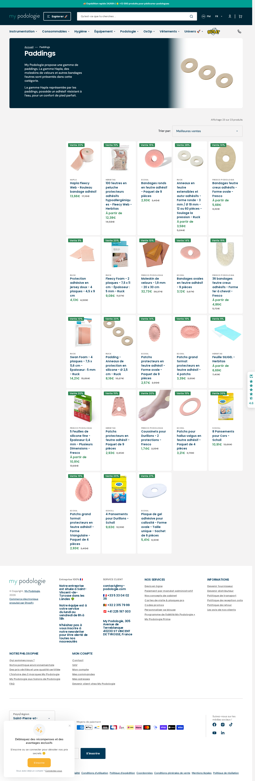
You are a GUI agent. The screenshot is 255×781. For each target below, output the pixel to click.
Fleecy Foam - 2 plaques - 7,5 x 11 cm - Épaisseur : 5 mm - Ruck (118, 285)
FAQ (12, 684)
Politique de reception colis (225, 600)
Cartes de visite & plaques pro (164, 600)
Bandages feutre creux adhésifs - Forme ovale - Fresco (225, 189)
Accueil (29, 47)
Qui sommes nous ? (22, 660)
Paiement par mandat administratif (169, 591)
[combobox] (137, 16)
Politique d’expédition (122, 773)
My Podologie (32, 591)
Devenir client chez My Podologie (93, 684)
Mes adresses (81, 679)
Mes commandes (83, 674)
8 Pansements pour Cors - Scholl (223, 435)
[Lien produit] (83, 275)
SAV (74, 665)
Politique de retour (219, 605)
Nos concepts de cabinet (161, 595)
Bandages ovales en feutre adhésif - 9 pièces (190, 283)
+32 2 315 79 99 (118, 605)
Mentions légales (202, 773)
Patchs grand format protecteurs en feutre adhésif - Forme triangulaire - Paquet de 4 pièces (82, 529)
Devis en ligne (154, 586)
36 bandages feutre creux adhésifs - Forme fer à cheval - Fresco (225, 287)
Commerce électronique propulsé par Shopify (23, 600)
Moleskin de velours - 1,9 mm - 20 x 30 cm (153, 283)
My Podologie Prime (157, 619)
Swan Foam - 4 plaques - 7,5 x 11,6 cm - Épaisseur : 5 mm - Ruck (83, 365)
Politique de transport (221, 595)
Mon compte (80, 669)
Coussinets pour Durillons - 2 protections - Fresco (153, 437)
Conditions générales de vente (172, 773)
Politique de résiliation (226, 773)
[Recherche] (192, 16)
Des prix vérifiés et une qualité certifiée (34, 669)
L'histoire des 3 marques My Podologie (34, 674)
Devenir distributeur (220, 591)
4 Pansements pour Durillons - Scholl (117, 518)
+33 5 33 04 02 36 (116, 597)
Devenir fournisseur (220, 586)
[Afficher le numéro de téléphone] (239, 31)
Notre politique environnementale (31, 665)
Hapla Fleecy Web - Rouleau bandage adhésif (83, 187)
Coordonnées (144, 773)
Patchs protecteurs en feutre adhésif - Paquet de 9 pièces (117, 439)
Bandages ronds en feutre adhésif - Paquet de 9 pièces (154, 189)
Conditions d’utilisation (94, 773)
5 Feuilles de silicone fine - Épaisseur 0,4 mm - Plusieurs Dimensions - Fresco (81, 442)
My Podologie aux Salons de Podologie (34, 679)
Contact (77, 660)
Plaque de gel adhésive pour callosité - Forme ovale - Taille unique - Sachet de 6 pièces (154, 524)
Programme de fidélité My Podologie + (170, 614)
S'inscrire (93, 753)
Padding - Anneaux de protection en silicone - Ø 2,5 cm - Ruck (117, 365)
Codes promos (154, 605)
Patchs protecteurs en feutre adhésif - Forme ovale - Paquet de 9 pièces (153, 367)
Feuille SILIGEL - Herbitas (223, 359)
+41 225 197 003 (118, 611)
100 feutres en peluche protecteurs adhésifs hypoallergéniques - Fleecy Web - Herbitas (119, 196)
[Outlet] (213, 31)
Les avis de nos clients (221, 610)
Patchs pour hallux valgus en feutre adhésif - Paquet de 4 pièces (189, 439)
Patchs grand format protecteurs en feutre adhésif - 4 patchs (189, 365)
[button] (240, 16)
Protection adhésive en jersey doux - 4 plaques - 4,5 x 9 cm (82, 287)
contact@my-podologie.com (114, 587)
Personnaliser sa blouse (160, 610)
